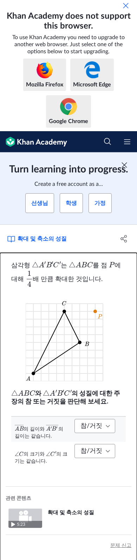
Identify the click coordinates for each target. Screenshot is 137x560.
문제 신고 (120, 545)
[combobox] (94, 426)
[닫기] (125, 5)
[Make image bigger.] (69, 338)
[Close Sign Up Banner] (124, 165)
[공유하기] (124, 239)
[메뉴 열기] (127, 142)
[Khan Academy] (33, 142)
